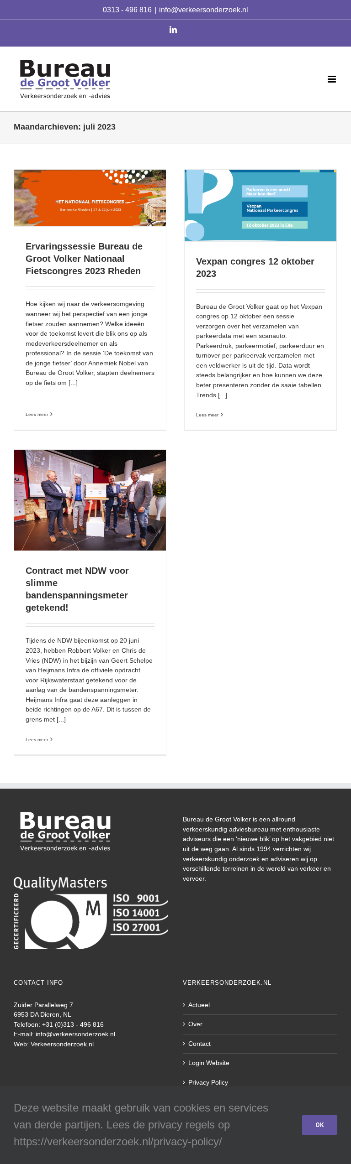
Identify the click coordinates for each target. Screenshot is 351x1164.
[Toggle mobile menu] (332, 79)
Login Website (208, 1062)
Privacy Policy (208, 1082)
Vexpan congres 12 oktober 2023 (260, 198)
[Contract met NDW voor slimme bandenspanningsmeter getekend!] (90, 500)
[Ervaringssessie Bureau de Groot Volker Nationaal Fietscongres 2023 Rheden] (90, 198)
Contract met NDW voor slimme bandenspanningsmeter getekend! (90, 488)
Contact (199, 1043)
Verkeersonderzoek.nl (62, 1044)
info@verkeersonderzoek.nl (203, 10)
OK (319, 1125)
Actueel (199, 1004)
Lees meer (37, 414)
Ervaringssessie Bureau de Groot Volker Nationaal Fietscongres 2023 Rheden (90, 186)
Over (195, 1024)
